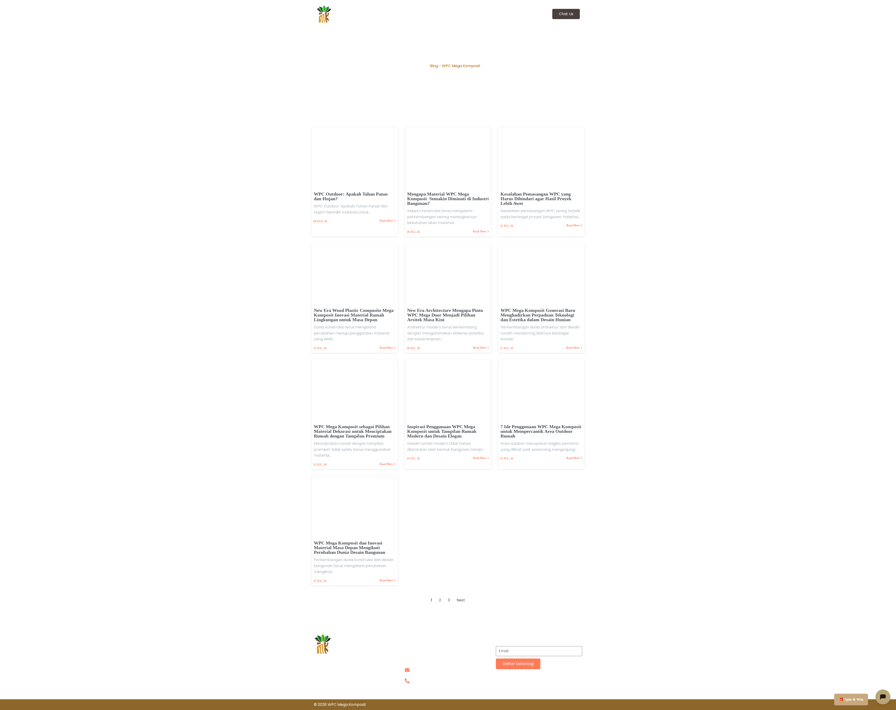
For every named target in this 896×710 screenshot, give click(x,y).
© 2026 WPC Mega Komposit (340, 704)
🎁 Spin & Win (851, 699)
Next (461, 600)
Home (421, 66)
